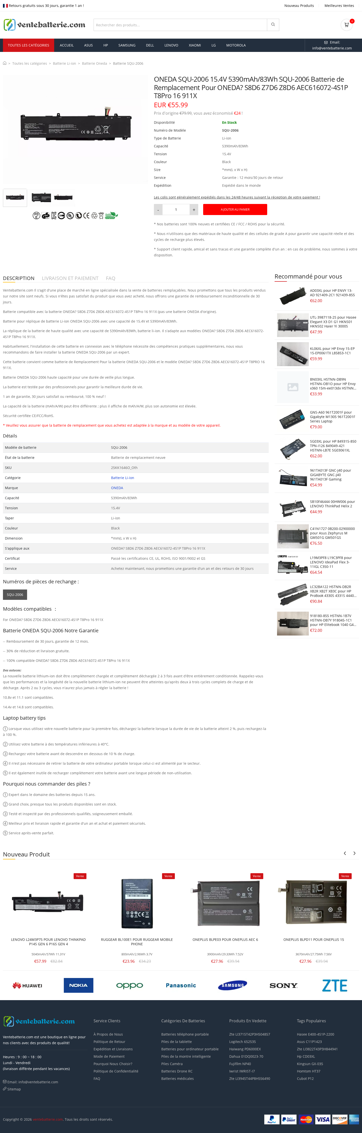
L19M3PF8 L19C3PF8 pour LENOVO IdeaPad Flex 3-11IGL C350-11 (331, 562)
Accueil (67, 45)
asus (88, 45)
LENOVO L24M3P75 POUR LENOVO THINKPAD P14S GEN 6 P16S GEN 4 (48, 941)
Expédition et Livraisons (113, 1049)
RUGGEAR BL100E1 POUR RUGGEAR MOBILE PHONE (137, 941)
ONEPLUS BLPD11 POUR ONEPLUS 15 (313, 939)
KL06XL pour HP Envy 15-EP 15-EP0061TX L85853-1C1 (332, 350)
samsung (126, 45)
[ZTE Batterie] (334, 985)
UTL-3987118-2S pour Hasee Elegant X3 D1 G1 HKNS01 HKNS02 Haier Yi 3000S (333, 321)
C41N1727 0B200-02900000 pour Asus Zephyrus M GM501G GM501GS (332, 533)
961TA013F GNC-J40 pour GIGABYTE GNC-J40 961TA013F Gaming (330, 474)
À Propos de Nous (108, 1034)
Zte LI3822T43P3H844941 (317, 1049)
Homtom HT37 (308, 1071)
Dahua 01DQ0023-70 (246, 1056)
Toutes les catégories (29, 63)
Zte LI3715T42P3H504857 (249, 1034)
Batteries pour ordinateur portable (190, 1049)
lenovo (171, 45)
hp (105, 45)
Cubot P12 (305, 1078)
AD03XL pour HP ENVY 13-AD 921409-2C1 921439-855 (332, 292)
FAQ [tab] (110, 278)
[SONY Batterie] (283, 985)
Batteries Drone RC (177, 1071)
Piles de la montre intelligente (186, 1056)
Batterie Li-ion (64, 63)
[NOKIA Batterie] (78, 985)
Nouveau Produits (299, 5)
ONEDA (117, 487)
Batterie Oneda (94, 63)
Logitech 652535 (242, 1041)
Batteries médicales (177, 1078)
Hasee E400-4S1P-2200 (315, 1034)
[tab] (15, 198)
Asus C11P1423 (309, 1041)
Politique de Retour (109, 1041)
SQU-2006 (15, 594)
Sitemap (14, 1089)
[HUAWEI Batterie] (27, 985)
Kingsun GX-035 (310, 1063)
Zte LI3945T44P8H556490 (249, 1078)
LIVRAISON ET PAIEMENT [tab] (70, 278)
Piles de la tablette (176, 1041)
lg (214, 45)
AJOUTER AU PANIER (235, 209)
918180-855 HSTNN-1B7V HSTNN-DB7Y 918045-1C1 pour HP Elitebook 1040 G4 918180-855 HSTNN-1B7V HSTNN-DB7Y (332, 624)
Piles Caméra (172, 1063)
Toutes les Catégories (28, 45)
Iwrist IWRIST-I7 (242, 1071)
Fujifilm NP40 (240, 1063)
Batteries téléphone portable (185, 1034)
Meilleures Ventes (339, 5)
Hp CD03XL (306, 1056)
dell (150, 45)
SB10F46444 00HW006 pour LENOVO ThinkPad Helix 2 (332, 503)
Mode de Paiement (109, 1056)
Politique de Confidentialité (116, 1071)
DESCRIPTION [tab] (18, 278)
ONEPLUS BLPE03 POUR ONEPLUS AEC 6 (225, 939)
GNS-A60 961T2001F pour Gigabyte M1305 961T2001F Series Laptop (332, 416)
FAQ (97, 1078)
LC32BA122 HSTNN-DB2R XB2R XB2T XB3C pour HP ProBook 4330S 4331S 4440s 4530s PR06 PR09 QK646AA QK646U (333, 595)
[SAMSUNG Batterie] (232, 985)
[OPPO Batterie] (130, 985)
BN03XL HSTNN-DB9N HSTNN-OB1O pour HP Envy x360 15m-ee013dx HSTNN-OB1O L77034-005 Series (333, 386)
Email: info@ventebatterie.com (32, 1082)
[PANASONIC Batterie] (181, 985)
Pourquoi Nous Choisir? (113, 1063)
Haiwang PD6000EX (245, 1049)
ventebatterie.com (48, 1119)
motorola (236, 45)
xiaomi (195, 45)
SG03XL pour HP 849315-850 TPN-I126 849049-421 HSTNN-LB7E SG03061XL (333, 445)
